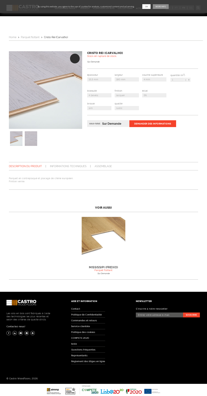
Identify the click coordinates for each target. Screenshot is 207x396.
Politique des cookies (83, 332)
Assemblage (103, 166)
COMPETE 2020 (80, 338)
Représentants (79, 355)
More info (161, 6)
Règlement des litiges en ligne (88, 361)
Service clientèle (80, 326)
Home (12, 37)
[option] (45, 90)
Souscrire (191, 315)
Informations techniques (68, 166)
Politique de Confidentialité (86, 314)
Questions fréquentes (83, 349)
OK (146, 6)
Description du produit (25, 166)
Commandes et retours (84, 320)
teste (74, 344)
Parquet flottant (30, 37)
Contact (75, 308)
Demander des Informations (152, 123)
